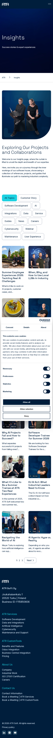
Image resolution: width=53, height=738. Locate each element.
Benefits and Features (13, 646)
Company (7, 669)
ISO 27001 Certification (13, 676)
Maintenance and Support (15, 632)
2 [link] (19, 560)
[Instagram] (10, 733)
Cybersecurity (9, 629)
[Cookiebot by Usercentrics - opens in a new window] (39, 320)
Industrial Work (9, 673)
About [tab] (43, 327)
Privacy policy (8, 727)
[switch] (46, 376)
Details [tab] (27, 327)
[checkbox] (29, 198)
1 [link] (16, 560)
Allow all (26, 402)
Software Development (13, 619)
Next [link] (29, 560)
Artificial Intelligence (12, 626)
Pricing (5, 656)
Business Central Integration (16, 653)
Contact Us (8, 688)
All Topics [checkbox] (9, 198)
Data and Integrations (13, 622)
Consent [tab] (9, 327)
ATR (3, 78)
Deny (26, 416)
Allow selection (26, 409)
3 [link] (22, 560)
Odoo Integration (10, 649)
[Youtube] (15, 733)
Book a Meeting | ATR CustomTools (20, 700)
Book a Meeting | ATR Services (18, 696)
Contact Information (12, 693)
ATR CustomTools (12, 641)
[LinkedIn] (4, 733)
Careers (6, 679)
